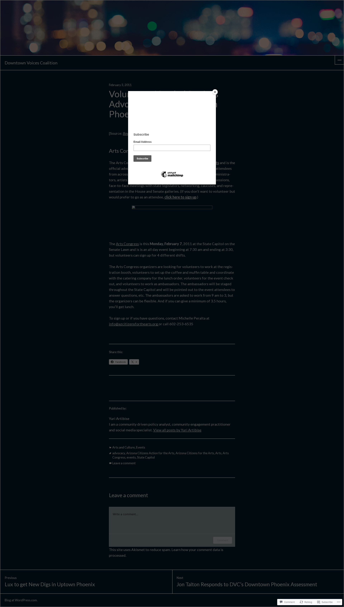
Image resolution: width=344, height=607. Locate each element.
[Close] (215, 92)
